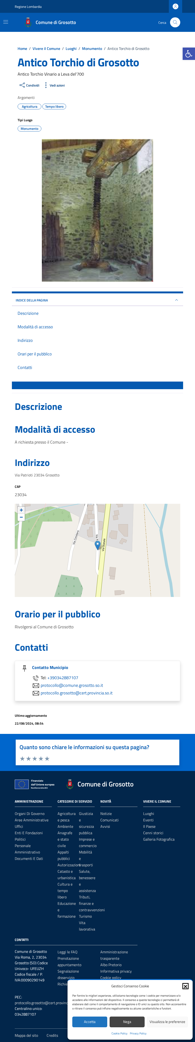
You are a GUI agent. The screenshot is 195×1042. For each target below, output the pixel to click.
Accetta (90, 1021)
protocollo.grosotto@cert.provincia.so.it (76, 692)
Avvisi (105, 826)
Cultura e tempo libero (65, 890)
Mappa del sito (26, 1035)
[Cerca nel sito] (175, 22)
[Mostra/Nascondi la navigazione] (6, 22)
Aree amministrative (32, 820)
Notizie (106, 813)
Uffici (19, 826)
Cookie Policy (119, 1033)
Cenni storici (153, 833)
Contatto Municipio (50, 667)
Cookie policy (110, 977)
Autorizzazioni (69, 865)
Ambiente (65, 826)
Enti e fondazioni (29, 833)
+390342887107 (62, 677)
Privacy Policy (138, 1033)
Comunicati (109, 820)
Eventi (148, 820)
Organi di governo (29, 813)
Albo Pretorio (111, 965)
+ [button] (21, 510)
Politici (20, 839)
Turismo (85, 916)
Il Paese (149, 826)
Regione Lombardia (28, 6)
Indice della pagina (32, 300)
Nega (127, 1021)
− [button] (21, 517)
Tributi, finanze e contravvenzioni (92, 903)
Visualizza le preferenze (167, 1021)
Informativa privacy (116, 971)
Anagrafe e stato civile (65, 839)
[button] (189, 54)
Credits (52, 1035)
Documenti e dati (29, 858)
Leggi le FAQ (68, 952)
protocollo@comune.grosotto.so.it (72, 685)
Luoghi (148, 813)
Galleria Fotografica (159, 839)
